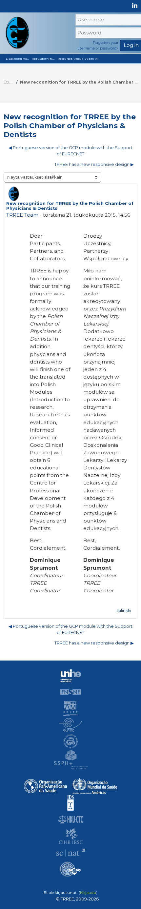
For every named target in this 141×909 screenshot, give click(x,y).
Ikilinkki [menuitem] (124, 610)
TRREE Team (22, 215)
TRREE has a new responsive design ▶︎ (94, 164)
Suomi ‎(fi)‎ (91, 58)
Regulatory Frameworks (44, 58)
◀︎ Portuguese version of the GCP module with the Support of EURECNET (70, 150)
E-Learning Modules (18, 58)
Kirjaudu (88, 892)
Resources (65, 58)
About (78, 58)
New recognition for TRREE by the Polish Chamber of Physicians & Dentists (79, 82)
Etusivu (9, 82)
